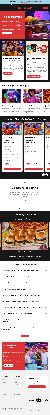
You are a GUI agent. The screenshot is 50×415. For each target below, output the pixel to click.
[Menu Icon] (3, 8)
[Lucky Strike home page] (25, 8)
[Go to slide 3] (28, 207)
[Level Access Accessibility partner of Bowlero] (31, 410)
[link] (45, 8)
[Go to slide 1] (22, 207)
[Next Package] (46, 174)
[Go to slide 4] (31, 207)
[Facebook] (38, 410)
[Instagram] (42, 410)
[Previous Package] (43, 174)
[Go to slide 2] (25, 207)
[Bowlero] (45, 400)
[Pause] (47, 36)
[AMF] (38, 400)
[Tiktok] (46, 411)
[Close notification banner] (48, 2)
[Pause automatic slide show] (19, 207)
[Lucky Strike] (31, 400)
